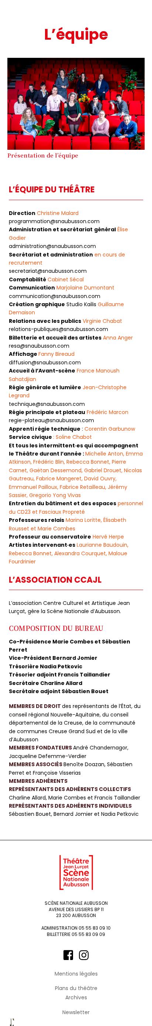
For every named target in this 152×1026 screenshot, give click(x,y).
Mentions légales (76, 974)
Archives (76, 997)
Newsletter (76, 1012)
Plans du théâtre (76, 988)
